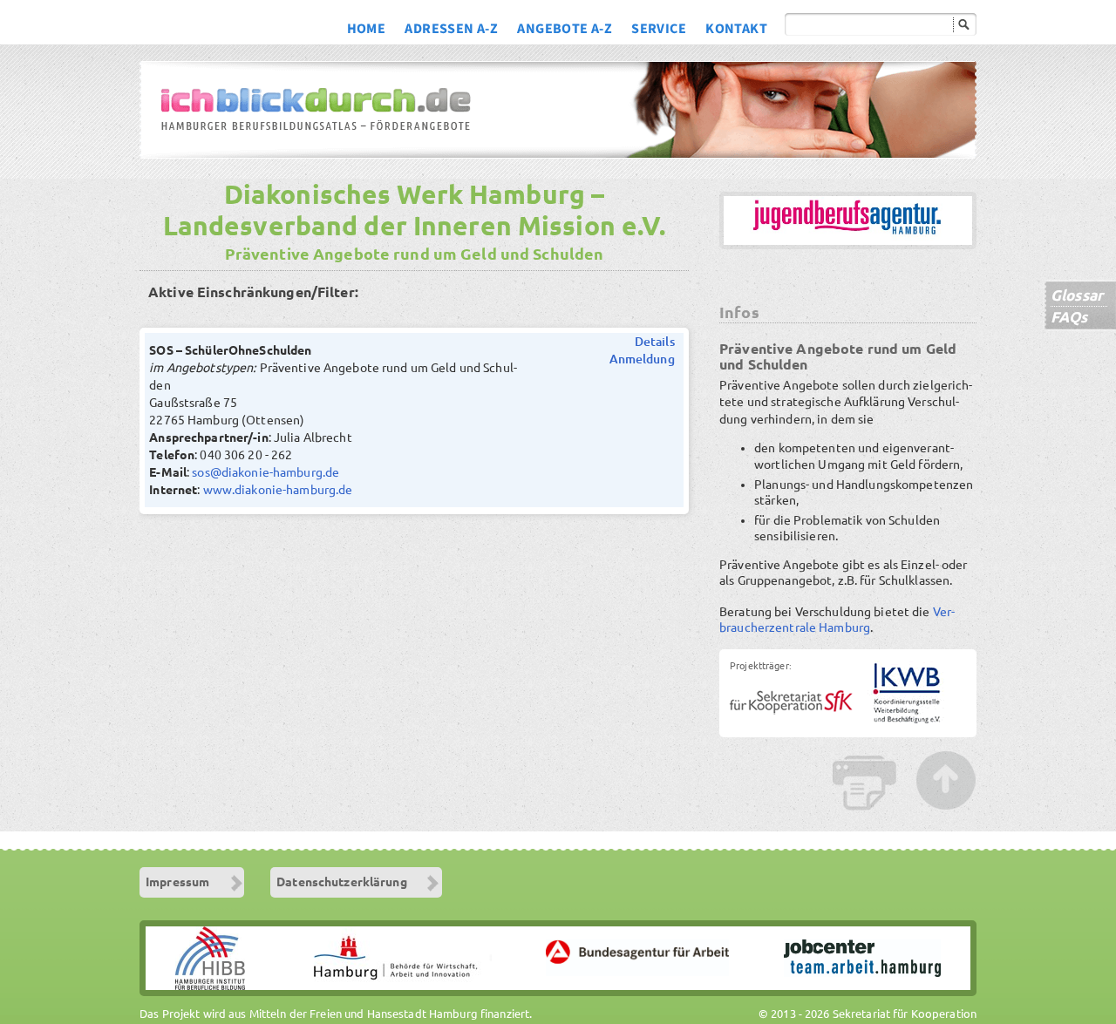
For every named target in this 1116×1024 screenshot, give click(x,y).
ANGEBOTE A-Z (564, 30)
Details (655, 342)
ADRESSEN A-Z (451, 30)
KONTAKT (736, 30)
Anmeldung (642, 359)
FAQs (1069, 317)
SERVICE (658, 30)
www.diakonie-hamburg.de (278, 490)
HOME (366, 30)
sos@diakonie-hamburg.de (265, 472)
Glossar (1077, 295)
